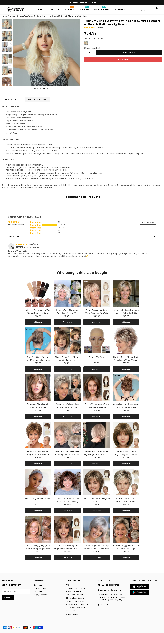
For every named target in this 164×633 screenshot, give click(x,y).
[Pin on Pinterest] (44, 88)
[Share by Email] (48, 88)
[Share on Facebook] (40, 88)
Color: (94, 38)
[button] (154, 9)
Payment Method (73, 591)
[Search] (140, 9)
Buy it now (123, 60)
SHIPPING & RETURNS (37, 99)
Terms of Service (73, 611)
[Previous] (17, 52)
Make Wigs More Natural (76, 607)
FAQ (67, 585)
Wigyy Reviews (40, 595)
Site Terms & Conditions (76, 595)
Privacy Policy (40, 588)
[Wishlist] (150, 9)
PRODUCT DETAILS (13, 99)
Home (4, 16)
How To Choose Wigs (75, 601)
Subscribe (8, 598)
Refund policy (72, 614)
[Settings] (145, 9)
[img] (21, 244)
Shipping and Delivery (75, 588)
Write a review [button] (147, 222)
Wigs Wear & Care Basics (77, 604)
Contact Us (38, 591)
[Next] (76, 52)
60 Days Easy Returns (75, 598)
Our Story (38, 585)
